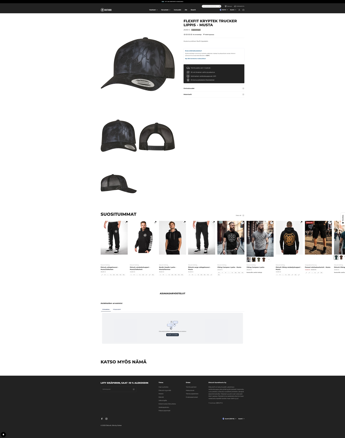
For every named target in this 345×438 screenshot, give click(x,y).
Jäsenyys (229, 6)
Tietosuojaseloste (192, 394)
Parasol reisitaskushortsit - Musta (317, 267)
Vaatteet (152, 10)
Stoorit (193, 10)
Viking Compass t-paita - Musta (229, 267)
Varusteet (164, 10)
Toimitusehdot (191, 387)
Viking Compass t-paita (255, 267)
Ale (186, 10)
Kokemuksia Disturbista (167, 404)
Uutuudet (177, 10)
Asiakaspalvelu (240, 6)
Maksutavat (190, 390)
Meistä (161, 394)
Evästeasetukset (192, 397)
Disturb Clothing (105, 265)
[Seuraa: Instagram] (106, 419)
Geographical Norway (311, 265)
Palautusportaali (164, 410)
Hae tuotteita (163, 387)
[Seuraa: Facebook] (102, 419)
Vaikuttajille (163, 400)
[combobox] (210, 6)
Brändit (161, 397)
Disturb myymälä (165, 390)
